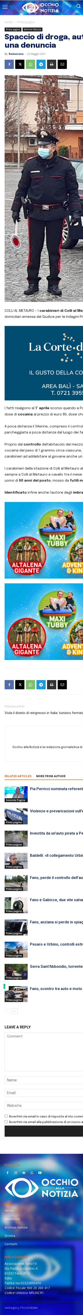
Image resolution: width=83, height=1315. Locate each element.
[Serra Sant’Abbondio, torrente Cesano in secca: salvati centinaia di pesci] (16, 972)
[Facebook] (9, 64)
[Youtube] (40, 1173)
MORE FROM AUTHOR (50, 776)
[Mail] (24, 1173)
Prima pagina (25, 22)
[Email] (62, 64)
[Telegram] (41, 64)
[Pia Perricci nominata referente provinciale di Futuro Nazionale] (16, 794)
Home (9, 22)
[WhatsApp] (30, 64)
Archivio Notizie (32, 29)
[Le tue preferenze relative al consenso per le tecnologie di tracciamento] (4, 986)
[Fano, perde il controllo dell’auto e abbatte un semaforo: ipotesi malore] (16, 883)
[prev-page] (7, 1011)
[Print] (51, 64)
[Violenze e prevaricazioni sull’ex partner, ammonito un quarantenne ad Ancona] (16, 816)
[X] (19, 64)
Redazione (16, 54)
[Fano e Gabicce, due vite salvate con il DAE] (16, 905)
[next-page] (15, 1011)
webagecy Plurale (21, 1308)
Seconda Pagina (15, 800)
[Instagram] (15, 1173)
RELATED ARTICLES (18, 776)
